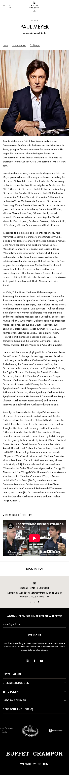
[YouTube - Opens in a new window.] (41, 661)
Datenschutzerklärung (38, 649)
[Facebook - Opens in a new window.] (34, 661)
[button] (30, 601)
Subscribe (34, 634)
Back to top (34, 568)
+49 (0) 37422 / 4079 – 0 (34, 596)
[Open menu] (4, 7)
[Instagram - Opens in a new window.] (27, 661)
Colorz (43, 764)
